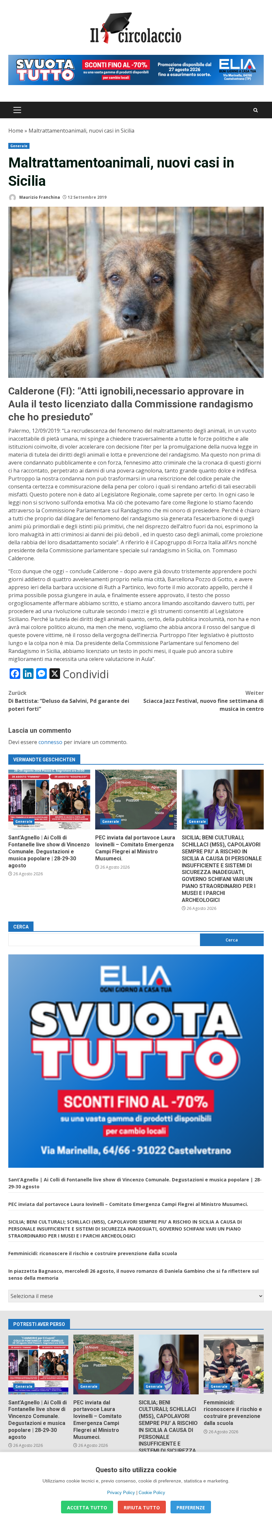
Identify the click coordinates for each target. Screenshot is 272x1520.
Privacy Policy (121, 1492)
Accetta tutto (87, 1507)
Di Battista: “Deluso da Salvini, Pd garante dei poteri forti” (68, 700)
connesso (50, 742)
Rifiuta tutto (142, 1507)
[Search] (255, 110)
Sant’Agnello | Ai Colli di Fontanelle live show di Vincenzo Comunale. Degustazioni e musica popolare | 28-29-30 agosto (49, 799)
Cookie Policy (152, 1492)
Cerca (21, 926)
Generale (19, 146)
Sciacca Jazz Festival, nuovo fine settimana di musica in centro (203, 700)
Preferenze (190, 1507)
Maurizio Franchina (39, 197)
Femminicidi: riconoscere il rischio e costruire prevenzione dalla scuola (92, 1253)
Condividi (86, 674)
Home (15, 130)
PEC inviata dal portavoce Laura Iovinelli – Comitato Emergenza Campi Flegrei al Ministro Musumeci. (136, 799)
